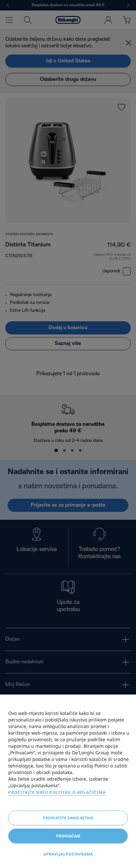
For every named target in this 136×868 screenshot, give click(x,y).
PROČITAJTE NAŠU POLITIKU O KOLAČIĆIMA (57, 792)
